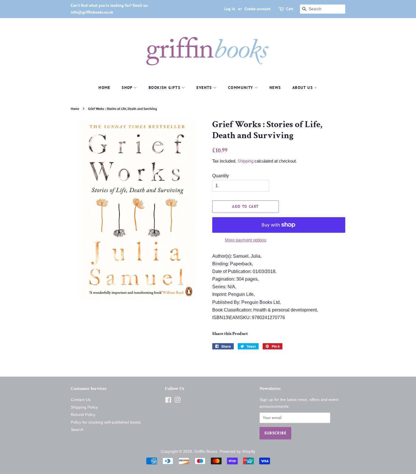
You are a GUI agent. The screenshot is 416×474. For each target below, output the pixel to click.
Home (104, 87)
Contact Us (81, 400)
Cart (289, 8)
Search (77, 430)
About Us (303, 87)
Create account (257, 8)
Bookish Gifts (165, 87)
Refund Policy (83, 415)
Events (204, 87)
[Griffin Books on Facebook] (168, 401)
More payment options (245, 240)
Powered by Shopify (237, 451)
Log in (229, 8)
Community (241, 87)
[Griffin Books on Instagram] (177, 401)
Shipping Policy (84, 407)
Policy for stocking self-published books (106, 422)
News (275, 87)
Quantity (220, 175)
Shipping (245, 161)
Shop (128, 87)
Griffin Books (205, 451)
